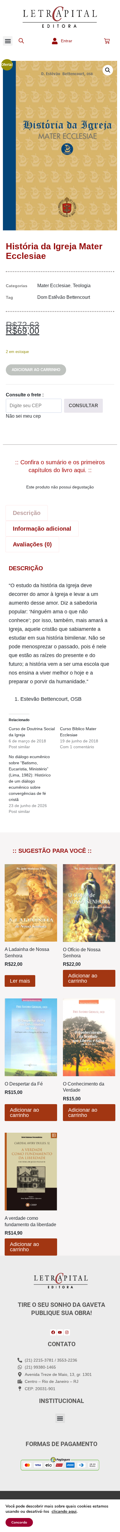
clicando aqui (64, 1511)
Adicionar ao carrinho (36, 370)
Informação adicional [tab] (42, 528)
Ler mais (20, 981)
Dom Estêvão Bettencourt (63, 297)
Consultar (83, 405)
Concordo (19, 1522)
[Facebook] (53, 1332)
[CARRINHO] (107, 41)
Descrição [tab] (26, 513)
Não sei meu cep (23, 416)
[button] (8, 41)
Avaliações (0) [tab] (32, 544)
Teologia (82, 285)
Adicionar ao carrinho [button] (82, 978)
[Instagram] (67, 1332)
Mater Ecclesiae (53, 285)
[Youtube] (60, 1332)
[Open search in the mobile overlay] (21, 41)
